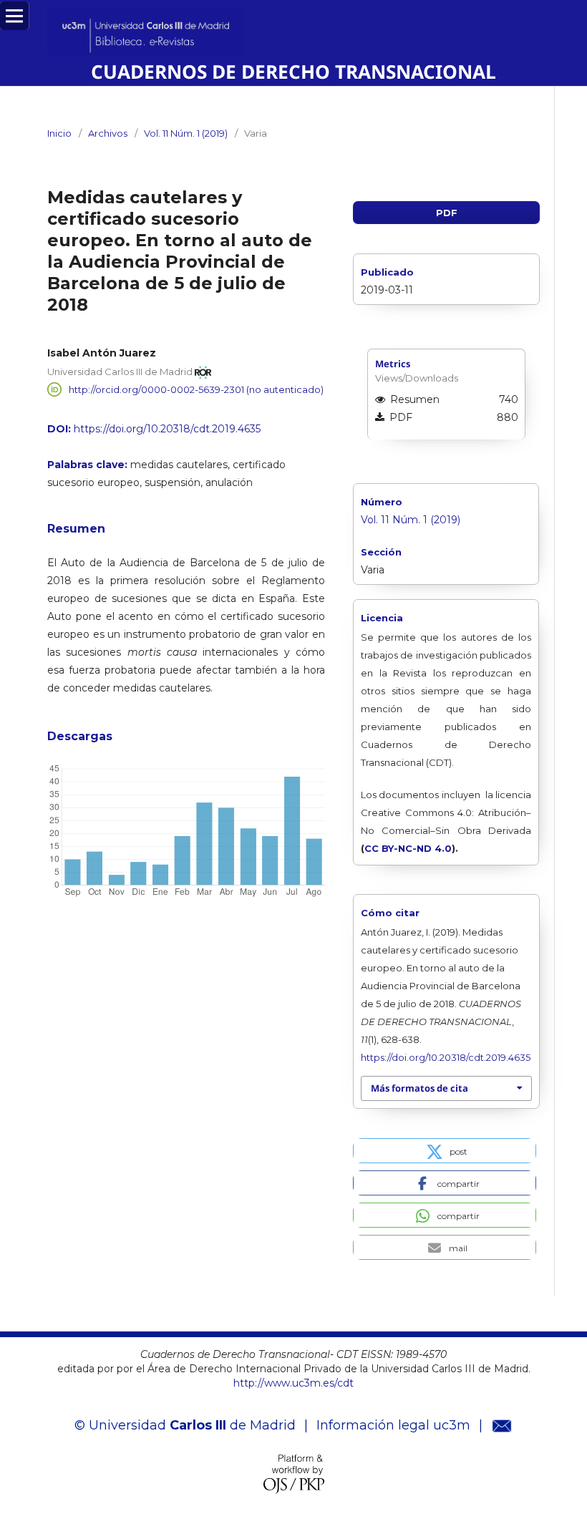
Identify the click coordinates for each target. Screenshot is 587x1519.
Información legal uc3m (393, 1425)
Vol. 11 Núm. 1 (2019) (186, 133)
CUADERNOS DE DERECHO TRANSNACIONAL (293, 71)
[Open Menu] (14, 15)
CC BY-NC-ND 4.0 (408, 848)
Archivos (107, 133)
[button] (444, 1150)
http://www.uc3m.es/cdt (293, 1383)
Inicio (59, 133)
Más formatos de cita (419, 1088)
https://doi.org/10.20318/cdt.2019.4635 (167, 428)
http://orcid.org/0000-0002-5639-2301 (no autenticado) (196, 389)
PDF (446, 212)
